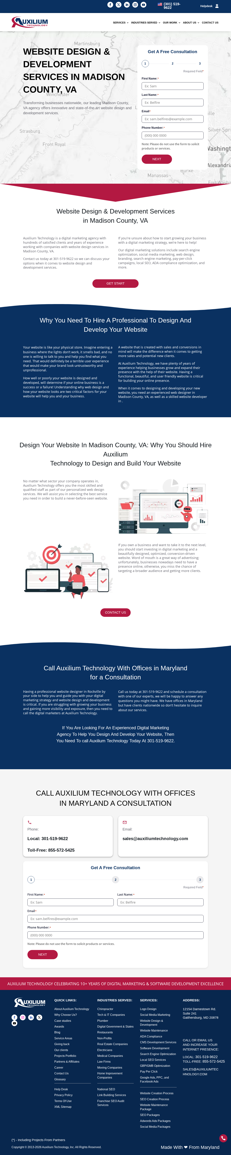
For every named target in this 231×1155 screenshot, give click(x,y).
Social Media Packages (155, 1126)
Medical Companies (110, 1055)
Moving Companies (109, 1067)
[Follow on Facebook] (110, 5)
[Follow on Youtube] (143, 5)
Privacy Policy (63, 1095)
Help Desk (61, 1089)
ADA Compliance (151, 1036)
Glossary (60, 1079)
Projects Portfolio (65, 1055)
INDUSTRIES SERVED (144, 22)
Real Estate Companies (112, 1044)
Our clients (61, 1050)
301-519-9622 (63, 259)
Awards (59, 1026)
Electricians (104, 1050)
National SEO (106, 1089)
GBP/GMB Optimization (155, 1065)
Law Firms (104, 1061)
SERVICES (119, 22)
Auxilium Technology (55, 1147)
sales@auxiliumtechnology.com (155, 838)
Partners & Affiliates (66, 1061)
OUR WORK (170, 22)
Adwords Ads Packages (155, 1120)
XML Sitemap (62, 1106)
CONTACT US (210, 22)
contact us (115, 612)
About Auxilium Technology (71, 1009)
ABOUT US (189, 22)
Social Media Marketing (155, 1014)
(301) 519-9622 (172, 6)
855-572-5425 (61, 850)
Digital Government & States (115, 1026)
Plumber (102, 1020)
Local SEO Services (153, 1059)
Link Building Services (111, 1095)
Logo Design (148, 1009)
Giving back (61, 1044)
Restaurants (105, 1032)
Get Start (115, 283)
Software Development (154, 1048)
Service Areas (63, 1038)
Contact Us (61, 1073)
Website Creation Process (156, 1093)
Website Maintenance (154, 1030)
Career (58, 1067)
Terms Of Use (63, 1101)
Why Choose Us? (65, 1014)
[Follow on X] (118, 5)
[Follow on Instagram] (135, 5)
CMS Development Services (158, 1042)
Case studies (62, 1020)
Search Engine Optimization (158, 1054)
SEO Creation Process (154, 1099)
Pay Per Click (149, 1071)
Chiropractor (105, 1009)
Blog (57, 1032)
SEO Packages (150, 1114)
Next (156, 159)
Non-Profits (104, 1038)
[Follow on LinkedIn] (127, 5)
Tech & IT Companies (111, 1014)
